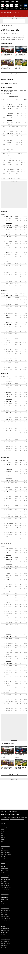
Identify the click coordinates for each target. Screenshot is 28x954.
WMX (12, 8)
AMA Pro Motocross (5, 852)
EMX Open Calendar (5, 910)
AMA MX (25, 8)
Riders (16, 1)
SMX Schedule (4, 923)
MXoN (16, 8)
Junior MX (3, 843)
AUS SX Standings (5, 883)
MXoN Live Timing (5, 941)
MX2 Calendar (4, 901)
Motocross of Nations (5, 820)
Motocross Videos (5, 930)
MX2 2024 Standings (14, 96)
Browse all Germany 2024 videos (14, 74)
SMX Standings (4, 892)
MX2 (7, 8)
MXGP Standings (4, 868)
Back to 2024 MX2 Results (6, 25)
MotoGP (3, 863)
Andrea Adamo (10, 108)
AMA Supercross (4, 850)
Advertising (3, 823)
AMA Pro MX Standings (6, 887)
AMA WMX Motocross (6, 854)
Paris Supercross (4, 860)
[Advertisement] (14, 21)
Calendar (7, 1)
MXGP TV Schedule (5, 934)
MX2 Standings (4, 870)
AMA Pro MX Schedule (6, 918)
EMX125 (3, 839)
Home (2, 1)
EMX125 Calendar (5, 908)
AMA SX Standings (5, 885)
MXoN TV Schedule (5, 943)
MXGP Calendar (4, 899)
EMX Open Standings (5, 879)
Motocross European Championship (17, 819)
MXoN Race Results (5, 939)
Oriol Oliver (9, 120)
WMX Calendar (4, 903)
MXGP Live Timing (5, 932)
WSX (2, 848)
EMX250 (3, 837)
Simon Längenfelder (5, 93)
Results (17, 16)
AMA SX (21, 8)
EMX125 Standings (5, 877)
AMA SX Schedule (5, 916)
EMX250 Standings (5, 874)
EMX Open (3, 841)
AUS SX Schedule (5, 914)
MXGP (2, 8)
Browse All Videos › (14, 774)
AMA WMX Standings (5, 889)
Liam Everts (9, 115)
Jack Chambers (10, 133)
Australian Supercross (6, 858)
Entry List (26, 16)
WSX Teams (3, 947)
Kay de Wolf (10, 91)
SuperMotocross (4, 856)
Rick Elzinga (9, 111)
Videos (12, 1)
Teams (21, 16)
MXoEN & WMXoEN (5, 846)
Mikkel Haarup (10, 113)
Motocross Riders (5, 928)
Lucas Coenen (4, 90)
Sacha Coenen (10, 128)
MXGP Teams (4, 937)
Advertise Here (14, 740)
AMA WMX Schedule (5, 920)
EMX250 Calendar (5, 906)
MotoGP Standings (5, 894)
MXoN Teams (4, 945)
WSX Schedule (4, 912)
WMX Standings (4, 872)
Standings (13, 16)
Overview (3, 16)
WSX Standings (4, 881)
